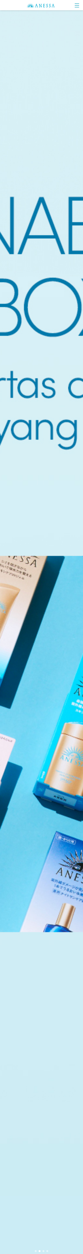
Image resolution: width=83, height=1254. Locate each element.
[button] (36, 1251)
